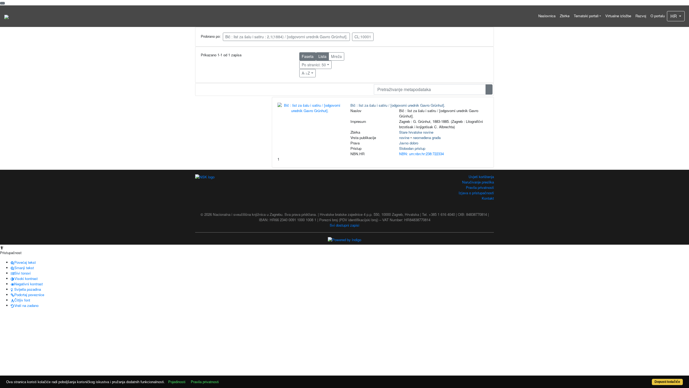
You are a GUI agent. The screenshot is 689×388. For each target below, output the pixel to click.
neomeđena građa (427, 137)
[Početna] (6, 16)
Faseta (308, 56)
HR (674, 16)
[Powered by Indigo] (344, 239)
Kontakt (488, 198)
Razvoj (640, 15)
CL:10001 (362, 36)
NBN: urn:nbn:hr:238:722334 (421, 153)
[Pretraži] (489, 89)
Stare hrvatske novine (416, 132)
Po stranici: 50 (314, 64)
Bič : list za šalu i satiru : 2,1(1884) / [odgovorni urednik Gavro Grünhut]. (286, 36)
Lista (322, 56)
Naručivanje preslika (478, 182)
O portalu (658, 15)
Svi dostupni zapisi (344, 225)
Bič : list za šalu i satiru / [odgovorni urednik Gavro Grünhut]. (397, 105)
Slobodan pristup (412, 148)
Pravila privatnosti (480, 187)
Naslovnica (547, 15)
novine (404, 137)
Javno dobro (408, 143)
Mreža (336, 56)
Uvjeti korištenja (481, 176)
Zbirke (565, 15)
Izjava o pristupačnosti (476, 192)
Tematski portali (586, 15)
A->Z (306, 73)
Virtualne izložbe (618, 15)
